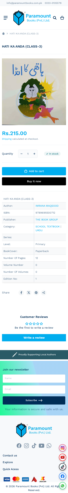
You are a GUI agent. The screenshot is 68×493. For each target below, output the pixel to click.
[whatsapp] (49, 445)
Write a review (34, 337)
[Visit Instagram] (62, 447)
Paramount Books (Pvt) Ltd (32, 486)
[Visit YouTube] (62, 457)
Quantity (7, 153)
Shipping (7, 138)
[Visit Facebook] (62, 476)
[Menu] (5, 17)
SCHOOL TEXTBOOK (48, 226)
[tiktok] (34, 445)
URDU (39, 230)
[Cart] (62, 17)
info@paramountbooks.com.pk (24, 3)
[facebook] (19, 445)
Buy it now (34, 181)
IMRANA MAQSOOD (47, 205)
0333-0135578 (53, 3)
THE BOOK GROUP (47, 219)
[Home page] (3, 33)
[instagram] (26, 445)
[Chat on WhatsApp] (62, 485)
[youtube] (41, 445)
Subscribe (31, 400)
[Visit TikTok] (62, 466)
